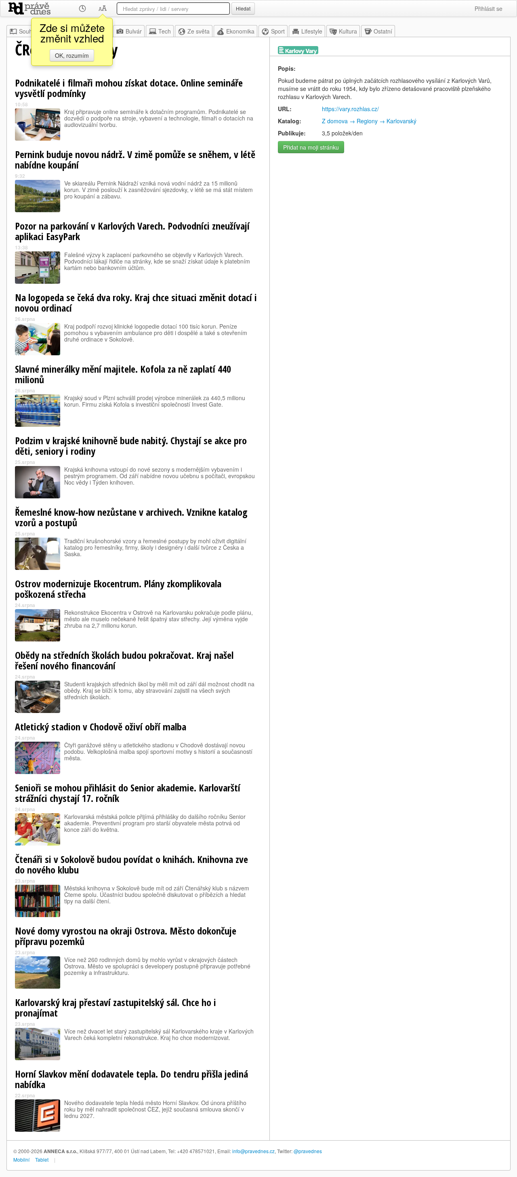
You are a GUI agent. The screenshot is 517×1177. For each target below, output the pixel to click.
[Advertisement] (390, 213)
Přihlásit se (488, 8)
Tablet (41, 1159)
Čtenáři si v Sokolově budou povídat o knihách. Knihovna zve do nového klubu (131, 864)
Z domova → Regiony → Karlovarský (369, 121)
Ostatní (383, 31)
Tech (164, 31)
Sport (278, 31)
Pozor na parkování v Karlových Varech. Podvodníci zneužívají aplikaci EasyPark (132, 231)
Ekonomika (240, 31)
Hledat (243, 8)
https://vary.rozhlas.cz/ (350, 109)
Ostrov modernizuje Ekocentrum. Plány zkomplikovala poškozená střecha (118, 589)
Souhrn (28, 31)
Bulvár (134, 31)
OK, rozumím (72, 55)
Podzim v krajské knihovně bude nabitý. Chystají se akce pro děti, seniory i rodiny (131, 446)
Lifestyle (311, 31)
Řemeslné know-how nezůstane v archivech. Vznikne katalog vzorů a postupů (131, 517)
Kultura (348, 31)
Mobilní (21, 1159)
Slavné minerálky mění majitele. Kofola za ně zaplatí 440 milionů (123, 374)
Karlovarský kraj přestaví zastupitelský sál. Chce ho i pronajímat (115, 1007)
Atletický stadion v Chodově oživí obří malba (100, 726)
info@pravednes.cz (253, 1150)
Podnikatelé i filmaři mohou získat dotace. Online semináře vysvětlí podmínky (129, 88)
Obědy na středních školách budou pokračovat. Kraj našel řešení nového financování (124, 660)
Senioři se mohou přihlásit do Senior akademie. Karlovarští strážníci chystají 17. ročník (127, 793)
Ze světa (198, 31)
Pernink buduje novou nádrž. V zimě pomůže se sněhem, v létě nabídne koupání (135, 159)
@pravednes (308, 1150)
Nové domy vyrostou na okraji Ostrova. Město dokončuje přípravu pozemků (125, 936)
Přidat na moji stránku (311, 147)
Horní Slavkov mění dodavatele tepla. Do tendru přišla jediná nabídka (131, 1079)
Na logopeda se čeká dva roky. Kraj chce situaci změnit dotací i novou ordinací (136, 302)
